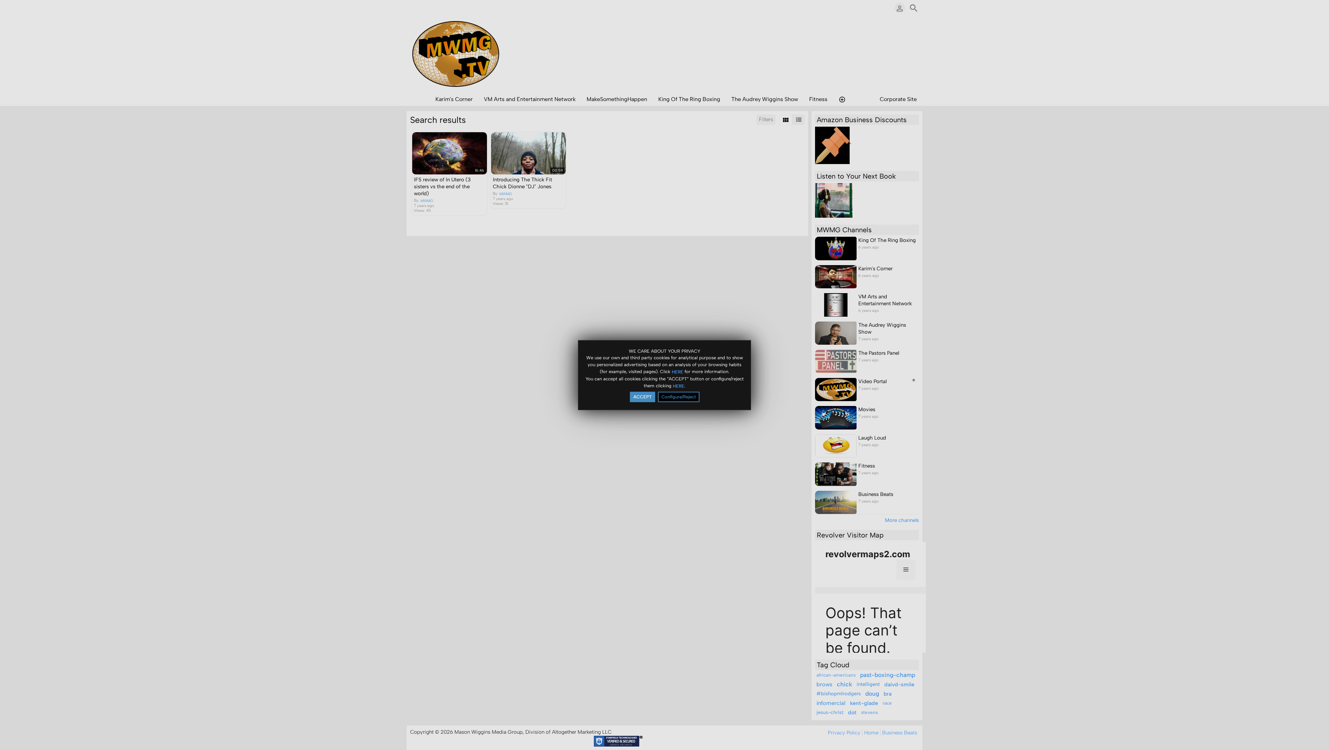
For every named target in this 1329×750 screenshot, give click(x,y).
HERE (677, 371)
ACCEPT (642, 396)
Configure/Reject (678, 396)
